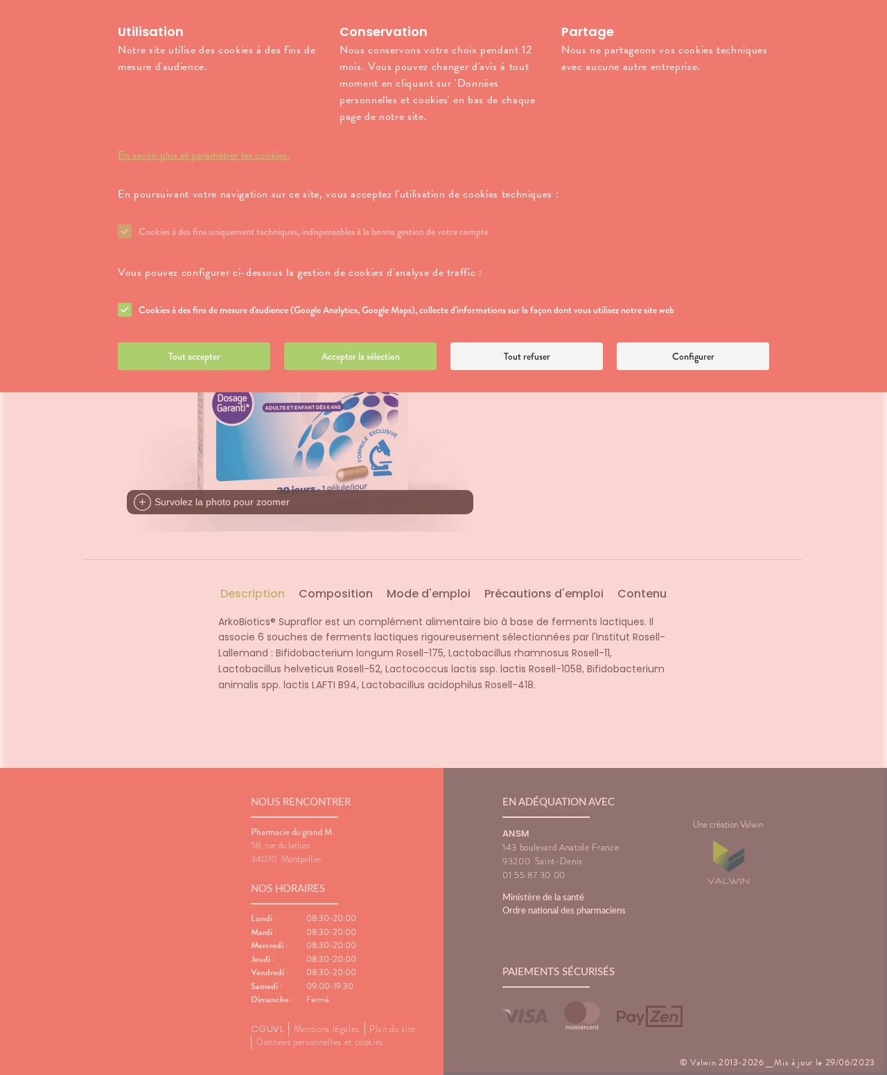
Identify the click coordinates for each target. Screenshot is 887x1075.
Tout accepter (194, 356)
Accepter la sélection (361, 356)
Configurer (693, 356)
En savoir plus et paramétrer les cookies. (204, 155)
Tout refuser (527, 356)
